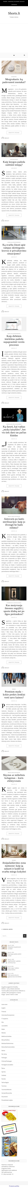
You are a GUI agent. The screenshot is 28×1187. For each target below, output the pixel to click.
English (3, 1008)
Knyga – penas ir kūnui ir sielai (10, 994)
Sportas (4, 1072)
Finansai (4, 1011)
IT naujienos (5, 1018)
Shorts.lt (14, 13)
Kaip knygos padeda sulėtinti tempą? (14, 954)
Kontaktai (14, 4)
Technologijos (5, 1082)
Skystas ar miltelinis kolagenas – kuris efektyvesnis (14, 778)
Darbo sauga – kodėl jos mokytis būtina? (13, 968)
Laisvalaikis (14, 159)
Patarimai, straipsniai (7, 1164)
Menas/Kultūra (5, 1040)
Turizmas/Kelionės (6, 1089)
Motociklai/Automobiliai (8, 1047)
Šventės (14, 76)
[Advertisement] (14, 38)
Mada (14, 689)
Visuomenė (5, 1096)
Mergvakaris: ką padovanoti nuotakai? (14, 947)
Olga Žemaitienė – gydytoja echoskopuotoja (14, 961)
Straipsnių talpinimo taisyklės (16, 1)
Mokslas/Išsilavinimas (14, 424)
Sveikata (4, 1075)
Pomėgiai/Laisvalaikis (14, 602)
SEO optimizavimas (7, 1172)
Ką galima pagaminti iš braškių (10, 987)
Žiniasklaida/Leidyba (7, 1100)
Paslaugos (4, 1057)
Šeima (3, 1068)
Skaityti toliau (14, 132)
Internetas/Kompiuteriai (8, 1015)
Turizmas (4, 1086)
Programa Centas (6, 1168)
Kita (3, 1022)
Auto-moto (4, 1004)
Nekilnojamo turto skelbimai (9, 1170)
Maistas (4, 1033)
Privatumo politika (14, 1186)
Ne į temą (4, 1054)
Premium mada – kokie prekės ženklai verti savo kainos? (14, 694)
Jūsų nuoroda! (7, 1174)
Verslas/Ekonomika (14, 242)
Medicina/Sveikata (14, 516)
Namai (14, 860)
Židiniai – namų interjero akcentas (11, 989)
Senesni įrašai (8, 929)
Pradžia (5, 1)
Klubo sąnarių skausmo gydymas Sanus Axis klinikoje (14, 975)
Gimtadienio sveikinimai (8, 1166)
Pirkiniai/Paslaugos (7, 1061)
